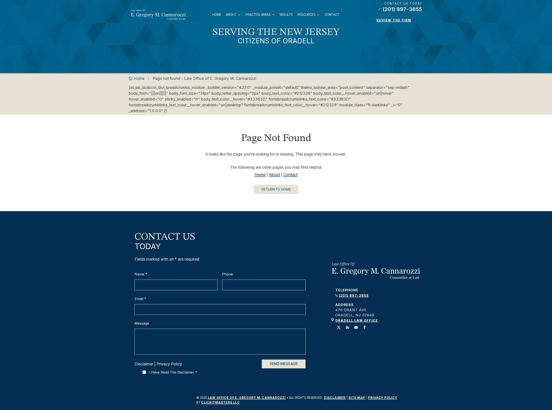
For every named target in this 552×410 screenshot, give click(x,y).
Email (140, 299)
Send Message (284, 364)
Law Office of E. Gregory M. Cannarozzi (247, 397)
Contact (332, 14)
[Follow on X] (338, 327)
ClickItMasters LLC (220, 402)
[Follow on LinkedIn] (347, 327)
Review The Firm (393, 20)
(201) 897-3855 (400, 9)
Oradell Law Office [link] (356, 320)
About (231, 14)
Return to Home (276, 189)
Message (142, 323)
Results (286, 14)
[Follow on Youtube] (356, 327)
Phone (227, 274)
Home (216, 14)
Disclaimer (144, 364)
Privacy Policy (169, 364)
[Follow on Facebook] (364, 327)
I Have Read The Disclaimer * (173, 372)
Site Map (356, 397)
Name (141, 274)
